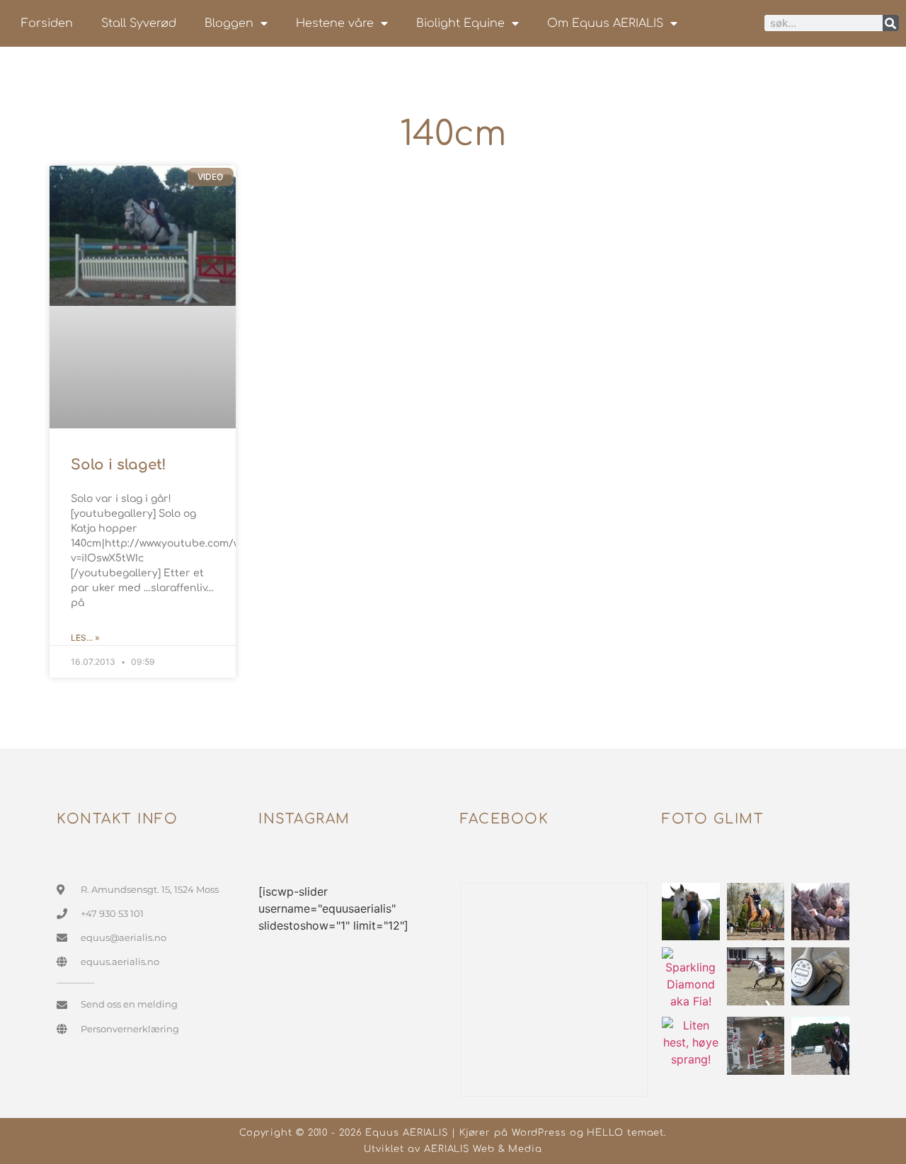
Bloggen (229, 23)
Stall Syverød (138, 23)
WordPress (539, 1133)
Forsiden (47, 23)
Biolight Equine (460, 23)
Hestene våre (335, 23)
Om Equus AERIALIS (605, 23)
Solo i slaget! (118, 465)
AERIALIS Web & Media (483, 1149)
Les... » (85, 637)
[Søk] (891, 23)
